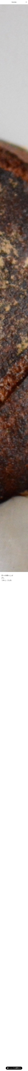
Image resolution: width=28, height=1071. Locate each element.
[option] (14, 288)
